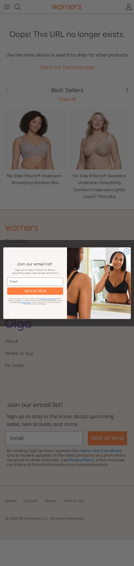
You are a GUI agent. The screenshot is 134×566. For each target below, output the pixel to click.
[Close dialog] (126, 251)
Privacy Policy (26, 302)
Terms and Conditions (48, 299)
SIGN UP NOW (35, 291)
